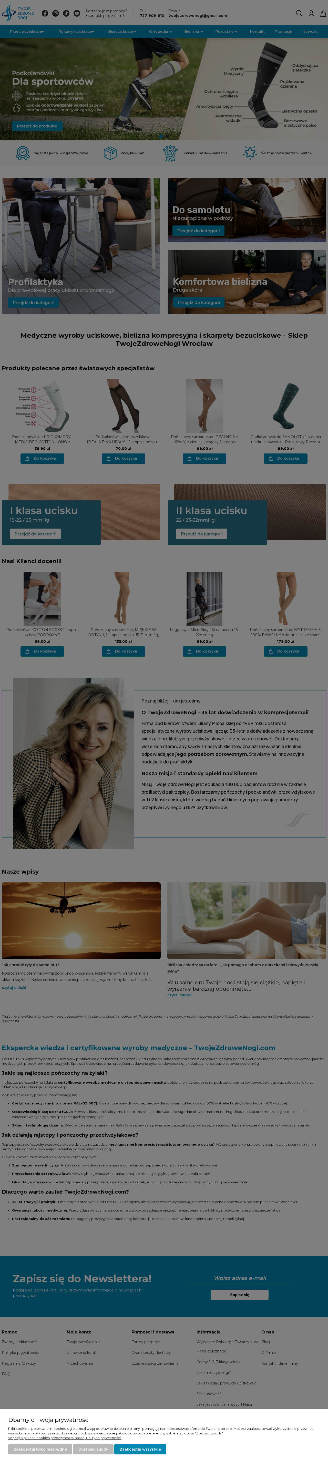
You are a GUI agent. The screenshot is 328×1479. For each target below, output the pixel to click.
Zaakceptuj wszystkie (140, 1449)
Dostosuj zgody (93, 1449)
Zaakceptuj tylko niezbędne (40, 1449)
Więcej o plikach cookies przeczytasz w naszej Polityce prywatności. (64, 1438)
